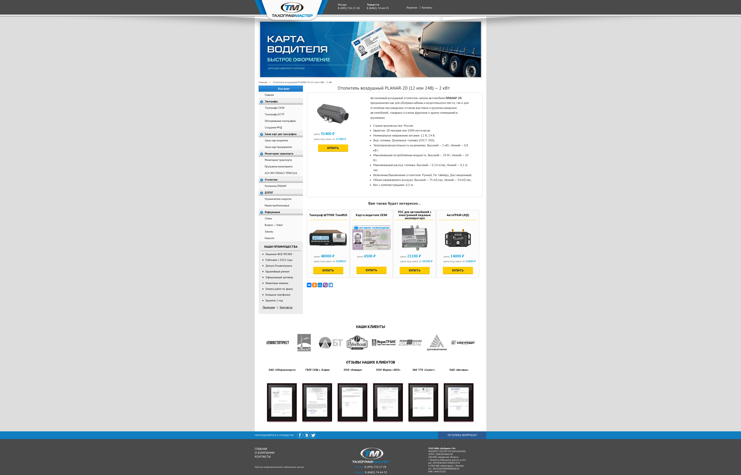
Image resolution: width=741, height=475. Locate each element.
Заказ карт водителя (276, 140)
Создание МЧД (273, 127)
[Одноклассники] (314, 285)
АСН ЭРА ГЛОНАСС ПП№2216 (281, 173)
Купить (333, 148)
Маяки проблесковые (277, 205)
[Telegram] (330, 285)
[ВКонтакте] (309, 285)
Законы (269, 231)
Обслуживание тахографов (280, 121)
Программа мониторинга (279, 166)
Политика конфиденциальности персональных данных (279, 467)
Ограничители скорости (278, 199)
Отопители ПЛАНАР (275, 186)
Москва (342, 4)
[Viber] (325, 285)
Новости (269, 238)
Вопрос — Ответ (274, 225)
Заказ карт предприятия (278, 147)
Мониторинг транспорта (278, 160)
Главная (269, 95)
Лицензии (411, 7)
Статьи (268, 218)
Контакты (427, 7)
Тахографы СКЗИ (274, 107)
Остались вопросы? (462, 435)
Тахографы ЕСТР (274, 114)
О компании (264, 453)
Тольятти (373, 4)
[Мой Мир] (320, 285)
